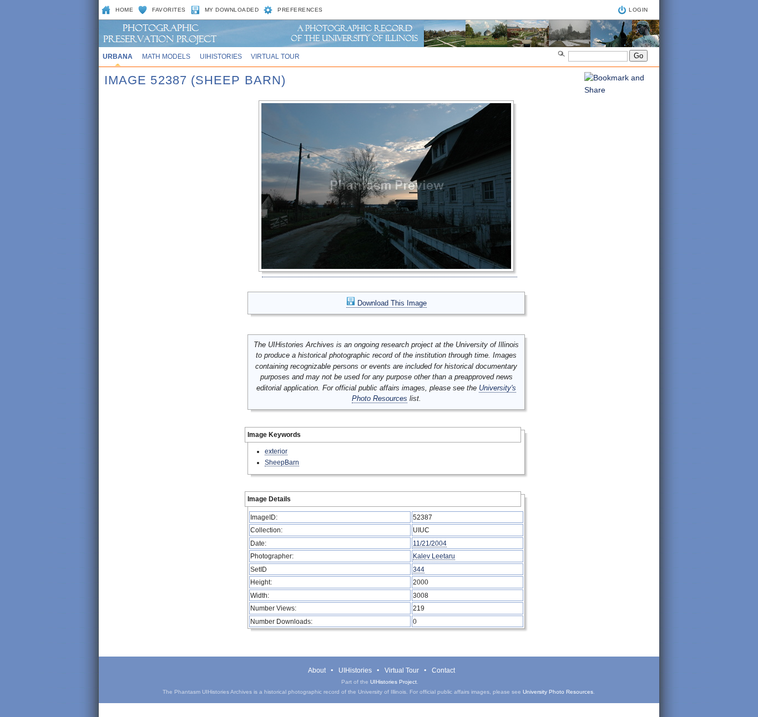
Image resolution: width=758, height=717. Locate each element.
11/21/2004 (430, 543)
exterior (276, 451)
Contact (443, 670)
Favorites (169, 10)
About (317, 670)
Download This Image (391, 303)
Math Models (166, 56)
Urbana (118, 56)
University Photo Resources (558, 692)
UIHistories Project (393, 682)
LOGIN (638, 10)
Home (124, 10)
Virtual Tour (275, 56)
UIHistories (221, 56)
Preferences (300, 10)
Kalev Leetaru (434, 556)
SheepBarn (282, 462)
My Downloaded (232, 10)
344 (419, 569)
